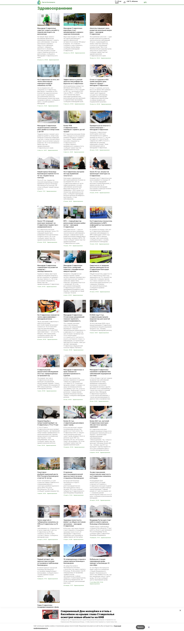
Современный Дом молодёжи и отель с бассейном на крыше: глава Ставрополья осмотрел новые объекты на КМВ (87, 614)
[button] (50, 614)
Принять (140, 627)
